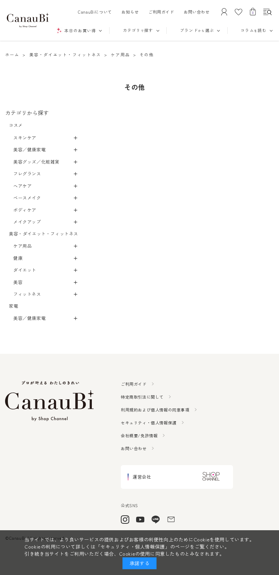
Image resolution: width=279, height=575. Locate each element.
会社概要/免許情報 (139, 435)
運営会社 (142, 477)
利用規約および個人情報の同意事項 (155, 410)
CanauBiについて (95, 12)
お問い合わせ (197, 12)
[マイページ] (224, 12)
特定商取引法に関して (142, 397)
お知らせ (129, 12)
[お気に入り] (238, 12)
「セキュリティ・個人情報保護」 (133, 546)
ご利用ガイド (161, 12)
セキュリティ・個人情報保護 (149, 422)
